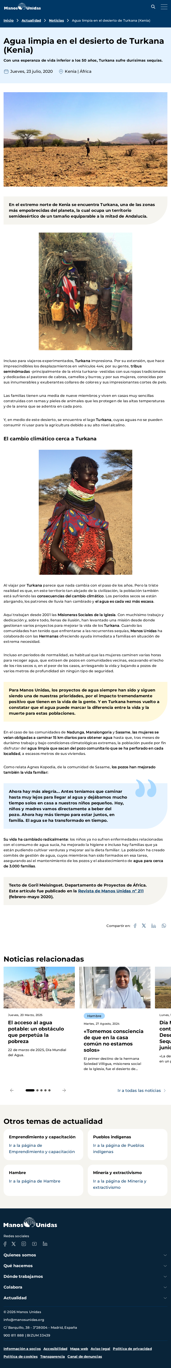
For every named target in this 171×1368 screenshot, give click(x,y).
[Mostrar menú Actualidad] (165, 1298)
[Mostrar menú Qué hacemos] (165, 1266)
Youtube (34, 1244)
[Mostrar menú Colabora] (165, 1287)
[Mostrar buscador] (152, 7)
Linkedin (45, 1244)
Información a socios (22, 1349)
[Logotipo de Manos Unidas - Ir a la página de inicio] (22, 8)
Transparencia (52, 1356)
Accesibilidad (55, 1349)
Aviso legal (100, 1349)
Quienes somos (20, 1255)
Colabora (13, 1287)
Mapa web (79, 1349)
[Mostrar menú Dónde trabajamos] (165, 1277)
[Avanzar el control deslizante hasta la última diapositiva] (12, 1090)
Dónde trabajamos (23, 1276)
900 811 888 (14, 1335)
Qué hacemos (18, 1265)
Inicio (9, 20)
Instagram (23, 1244)
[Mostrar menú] (163, 6)
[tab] (30, 1090)
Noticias (56, 20)
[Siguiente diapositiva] (64, 1090)
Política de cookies (21, 1356)
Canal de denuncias (84, 1356)
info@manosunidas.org (24, 1320)
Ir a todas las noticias (139, 1090)
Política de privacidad (132, 1349)
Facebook (5, 1243)
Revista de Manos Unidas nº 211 (111, 891)
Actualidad (31, 20)
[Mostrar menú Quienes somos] (165, 1255)
